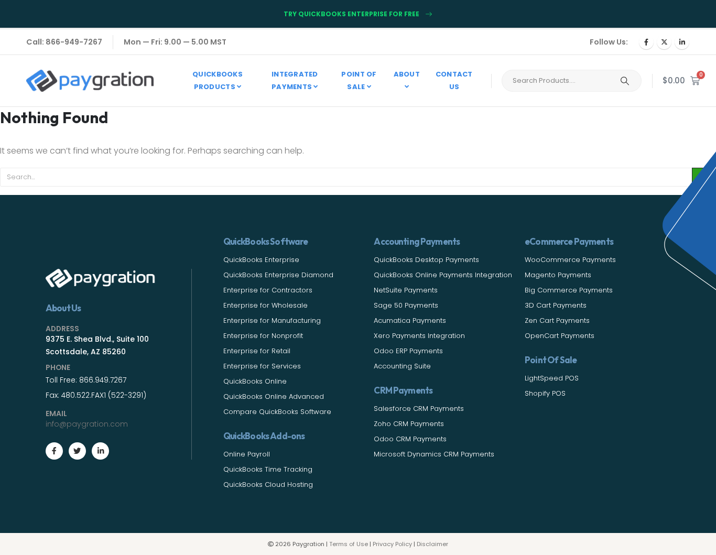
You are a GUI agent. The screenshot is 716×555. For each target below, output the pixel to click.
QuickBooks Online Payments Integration (443, 275)
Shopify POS (545, 393)
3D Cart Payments (556, 305)
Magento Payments (558, 275)
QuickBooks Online (255, 381)
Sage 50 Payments (406, 305)
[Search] (625, 80)
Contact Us (454, 80)
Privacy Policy (392, 544)
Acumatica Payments (410, 320)
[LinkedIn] (682, 42)
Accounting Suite (402, 366)
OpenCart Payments (559, 336)
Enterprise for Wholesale (265, 305)
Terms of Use (348, 544)
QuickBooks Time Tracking (267, 469)
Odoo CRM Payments (410, 439)
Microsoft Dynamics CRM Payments (434, 454)
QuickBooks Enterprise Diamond (278, 275)
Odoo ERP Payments (408, 351)
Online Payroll (246, 454)
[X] (664, 42)
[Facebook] (646, 42)
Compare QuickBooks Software (277, 412)
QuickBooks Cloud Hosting (268, 484)
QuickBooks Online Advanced (273, 396)
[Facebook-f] (54, 451)
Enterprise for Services (262, 366)
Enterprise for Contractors (267, 290)
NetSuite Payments (406, 290)
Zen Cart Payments (557, 320)
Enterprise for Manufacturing (272, 320)
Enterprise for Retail (256, 351)
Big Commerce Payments (569, 290)
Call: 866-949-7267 (64, 42)
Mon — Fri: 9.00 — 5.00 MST (175, 42)
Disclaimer (432, 544)
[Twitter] (77, 451)
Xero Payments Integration (419, 336)
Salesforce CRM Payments (419, 408)
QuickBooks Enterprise (261, 260)
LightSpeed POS (552, 378)
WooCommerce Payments (570, 260)
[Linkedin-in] (100, 451)
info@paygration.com (87, 424)
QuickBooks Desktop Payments (426, 260)
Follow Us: (609, 42)
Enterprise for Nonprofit (263, 336)
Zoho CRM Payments (409, 424)
